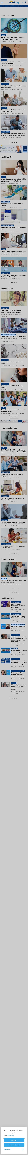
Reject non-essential (14, 1145)
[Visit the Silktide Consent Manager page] (22, 1149)
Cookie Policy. (10, 1135)
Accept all (14, 1140)
